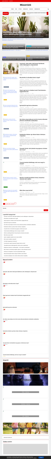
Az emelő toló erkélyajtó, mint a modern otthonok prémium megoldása (15, 255)
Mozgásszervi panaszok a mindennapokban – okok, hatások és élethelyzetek (17, 247)
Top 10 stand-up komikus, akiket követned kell (36, 47)
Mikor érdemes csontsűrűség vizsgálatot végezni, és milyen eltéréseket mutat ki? (17, 249)
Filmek (12, 9)
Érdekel (21, 74)
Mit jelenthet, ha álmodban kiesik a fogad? (30, 77)
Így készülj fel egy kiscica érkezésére (29, 105)
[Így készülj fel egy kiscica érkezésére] (46, 14)
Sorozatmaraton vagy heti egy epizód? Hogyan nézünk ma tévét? (14, 243)
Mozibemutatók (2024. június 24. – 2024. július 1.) (13, 59)
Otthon (20, 9)
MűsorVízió (22, 66)
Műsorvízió (25, 5)
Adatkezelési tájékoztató (8, 437)
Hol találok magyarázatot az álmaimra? (10, 241)
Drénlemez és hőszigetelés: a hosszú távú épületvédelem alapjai (14, 251)
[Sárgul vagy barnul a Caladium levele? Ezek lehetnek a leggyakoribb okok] (13, 14)
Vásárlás (31, 9)
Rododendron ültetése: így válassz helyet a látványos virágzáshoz (15, 226)
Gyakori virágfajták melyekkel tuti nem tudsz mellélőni (13, 237)
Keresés (4, 208)
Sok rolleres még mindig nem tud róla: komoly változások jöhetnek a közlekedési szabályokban (20, 224)
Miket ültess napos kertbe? (26, 190)
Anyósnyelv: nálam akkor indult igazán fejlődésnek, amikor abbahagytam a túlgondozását (22, 33)
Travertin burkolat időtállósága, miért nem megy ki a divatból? (14, 230)
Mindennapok (37, 9)
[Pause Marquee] (47, 13)
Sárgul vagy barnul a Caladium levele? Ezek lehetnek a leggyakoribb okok (29, 12)
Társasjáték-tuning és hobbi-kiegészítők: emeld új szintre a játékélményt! (16, 245)
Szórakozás (25, 9)
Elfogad (41, 457)
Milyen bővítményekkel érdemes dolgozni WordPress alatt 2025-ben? (15, 253)
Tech (16, 9)
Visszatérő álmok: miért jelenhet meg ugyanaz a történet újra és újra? (15, 228)
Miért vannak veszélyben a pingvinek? (10, 239)
